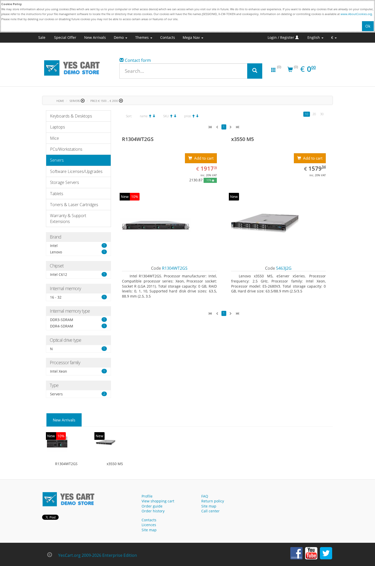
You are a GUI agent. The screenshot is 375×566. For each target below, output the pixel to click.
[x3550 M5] (105, 443)
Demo (119, 37)
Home (60, 101)
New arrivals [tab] (64, 419)
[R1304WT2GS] (57, 443)
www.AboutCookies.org (356, 14)
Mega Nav (192, 37)
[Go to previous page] (217, 127)
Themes (142, 37)
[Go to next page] (230, 127)
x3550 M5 (115, 463)
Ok (367, 26)
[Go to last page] (237, 127)
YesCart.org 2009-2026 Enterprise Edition (97, 555)
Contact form (138, 60)
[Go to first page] (210, 127)
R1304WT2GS (66, 463)
